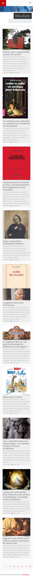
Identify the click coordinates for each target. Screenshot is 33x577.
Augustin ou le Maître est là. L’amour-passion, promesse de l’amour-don (16, 540)
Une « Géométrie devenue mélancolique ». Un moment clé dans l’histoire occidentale (16, 445)
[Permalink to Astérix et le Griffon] (16, 381)
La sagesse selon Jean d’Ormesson (13, 303)
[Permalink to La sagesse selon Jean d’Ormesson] (16, 282)
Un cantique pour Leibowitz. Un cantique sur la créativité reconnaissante (16, 123)
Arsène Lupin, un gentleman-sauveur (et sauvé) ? (16, 53)
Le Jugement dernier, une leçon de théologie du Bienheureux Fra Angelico (15, 344)
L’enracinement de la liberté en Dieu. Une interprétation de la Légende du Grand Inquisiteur (16, 186)
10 (14, 566)
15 (18, 566)
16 (22, 566)
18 (30, 566)
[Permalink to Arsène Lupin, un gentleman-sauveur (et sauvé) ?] (16, 39)
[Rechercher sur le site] (30, 2)
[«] (4, 566)
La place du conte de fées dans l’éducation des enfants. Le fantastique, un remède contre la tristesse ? (16, 496)
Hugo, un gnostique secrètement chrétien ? (13, 242)
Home (11, 20)
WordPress (26, 574)
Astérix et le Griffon (12, 397)
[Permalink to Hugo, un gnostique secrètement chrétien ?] (16, 224)
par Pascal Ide (15, 72)
